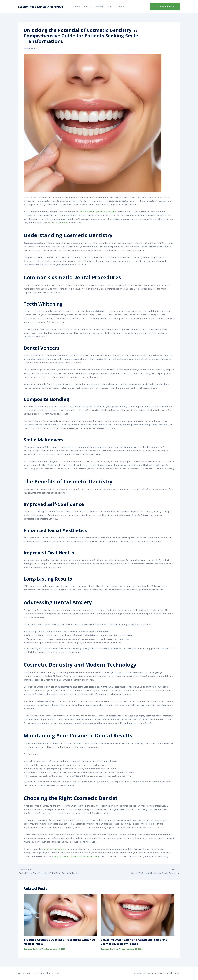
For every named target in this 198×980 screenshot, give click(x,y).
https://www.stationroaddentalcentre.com (76, 856)
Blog (110, 6)
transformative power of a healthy (97, 211)
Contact (120, 6)
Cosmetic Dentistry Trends (36, 949)
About (87, 6)
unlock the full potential (55, 222)
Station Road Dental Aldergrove (40, 6)
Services (99, 6)
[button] (165, 6)
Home (77, 6)
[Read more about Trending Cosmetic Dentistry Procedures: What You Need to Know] (60, 914)
